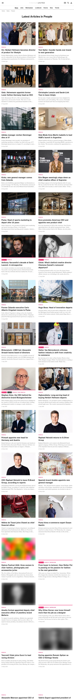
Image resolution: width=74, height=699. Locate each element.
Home (3, 11)
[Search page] (68, 3)
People (13, 11)
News (8, 11)
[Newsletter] (65, 3)
